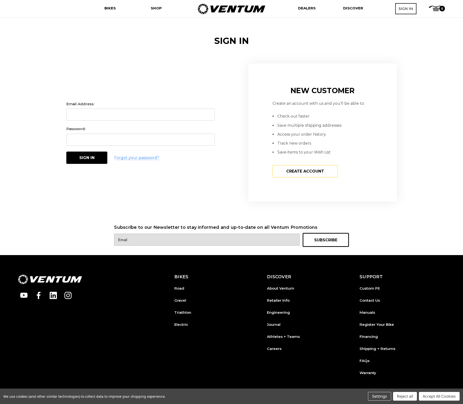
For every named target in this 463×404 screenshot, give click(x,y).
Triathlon (182, 312)
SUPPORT (371, 276)
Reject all (405, 396)
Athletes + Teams (283, 336)
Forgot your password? (136, 157)
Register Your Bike (377, 324)
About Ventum (280, 288)
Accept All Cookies (439, 396)
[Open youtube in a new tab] (24, 295)
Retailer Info (278, 300)
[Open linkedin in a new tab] (53, 295)
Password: (76, 128)
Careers (274, 348)
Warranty (368, 372)
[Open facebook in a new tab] (38, 295)
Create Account (305, 171)
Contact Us (370, 300)
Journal (273, 324)
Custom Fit (370, 288)
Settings (379, 396)
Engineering (278, 312)
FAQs (364, 360)
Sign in (406, 8)
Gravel (180, 300)
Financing (369, 336)
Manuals (367, 312)
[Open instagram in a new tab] (68, 295)
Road (179, 288)
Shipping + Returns (377, 348)
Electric (181, 324)
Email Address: (80, 104)
